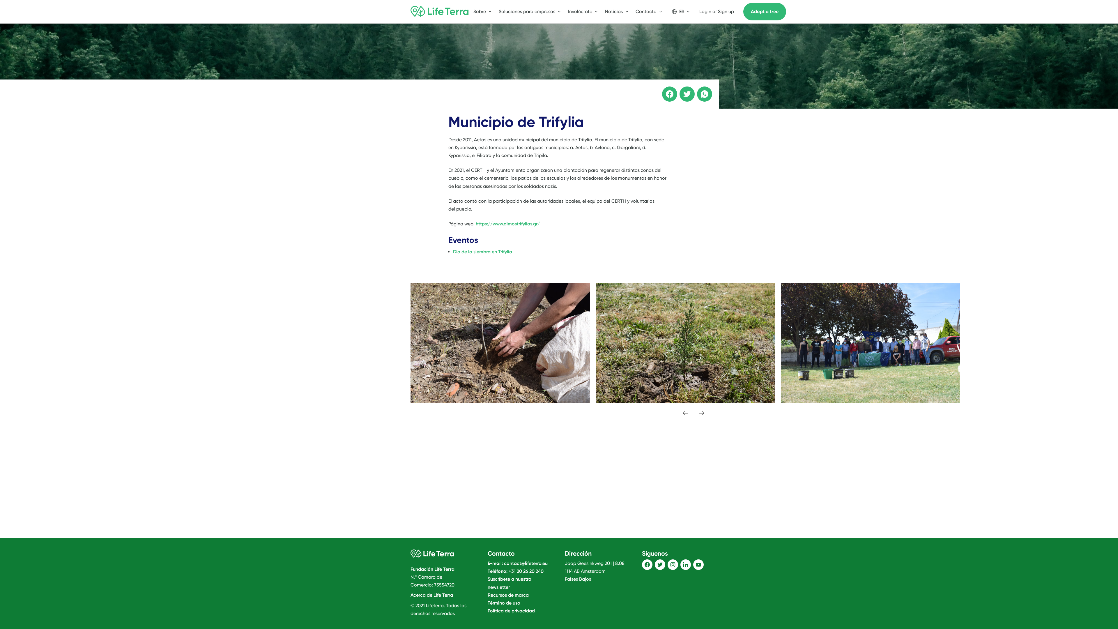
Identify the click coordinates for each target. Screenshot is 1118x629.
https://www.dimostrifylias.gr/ (508, 224)
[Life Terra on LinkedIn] (685, 564)
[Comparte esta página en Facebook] (665, 89)
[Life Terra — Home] (440, 11)
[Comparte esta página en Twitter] (683, 89)
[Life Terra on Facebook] (647, 564)
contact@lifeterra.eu (526, 563)
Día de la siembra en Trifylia (482, 252)
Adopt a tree (765, 11)
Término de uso (504, 603)
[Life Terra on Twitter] (660, 564)
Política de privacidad (511, 611)
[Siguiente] (701, 413)
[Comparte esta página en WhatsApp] (700, 89)
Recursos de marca (508, 595)
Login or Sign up (716, 11)
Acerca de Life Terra (432, 595)
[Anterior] (685, 413)
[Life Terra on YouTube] (698, 564)
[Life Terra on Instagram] (673, 564)
